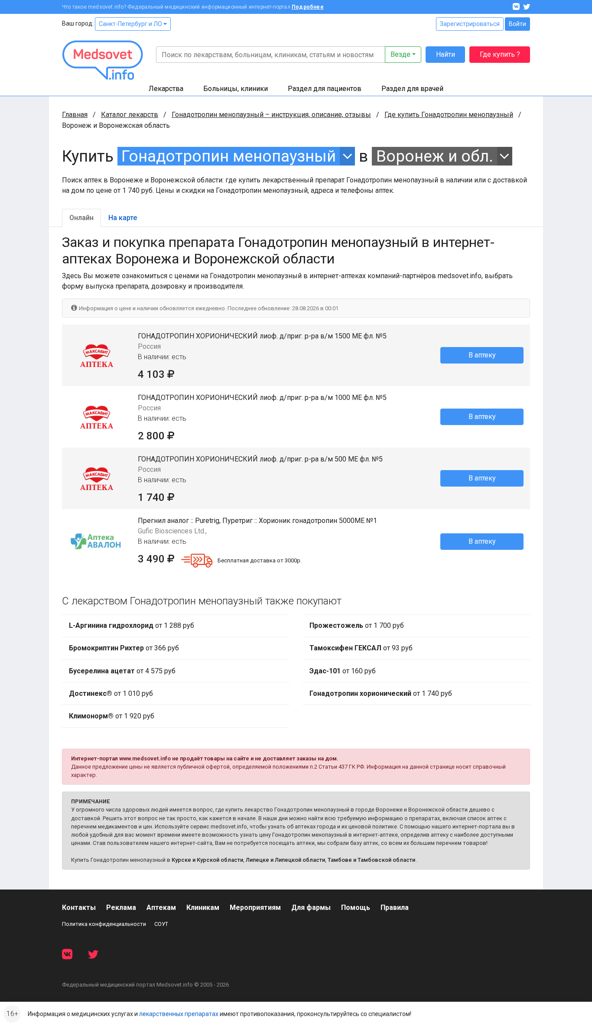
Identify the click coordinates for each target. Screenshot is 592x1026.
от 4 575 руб (122, 671)
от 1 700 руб (356, 625)
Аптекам (161, 907)
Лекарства (166, 88)
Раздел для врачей (412, 88)
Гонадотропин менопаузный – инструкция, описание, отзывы (271, 114)
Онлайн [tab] (81, 218)
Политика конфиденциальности (104, 924)
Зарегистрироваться (470, 23)
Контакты (79, 907)
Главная (75, 114)
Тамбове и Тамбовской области (371, 860)
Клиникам (202, 907)
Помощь (355, 907)
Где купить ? (500, 54)
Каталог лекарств (129, 114)
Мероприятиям (255, 907)
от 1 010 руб (111, 693)
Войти (517, 23)
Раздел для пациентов (324, 88)
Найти (445, 54)
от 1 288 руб (131, 625)
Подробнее (308, 7)
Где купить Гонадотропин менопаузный (448, 114)
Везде (400, 54)
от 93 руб (361, 648)
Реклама (121, 907)
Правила (395, 907)
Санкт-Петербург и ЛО (131, 23)
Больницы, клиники (235, 88)
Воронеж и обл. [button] (434, 156)
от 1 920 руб (111, 716)
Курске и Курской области (207, 860)
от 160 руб (342, 671)
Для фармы (311, 907)
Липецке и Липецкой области (285, 860)
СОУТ (161, 924)
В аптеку (482, 355)
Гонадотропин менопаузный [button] (228, 156)
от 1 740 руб (380, 693)
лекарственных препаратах (178, 1013)
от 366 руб (124, 648)
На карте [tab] (122, 218)
